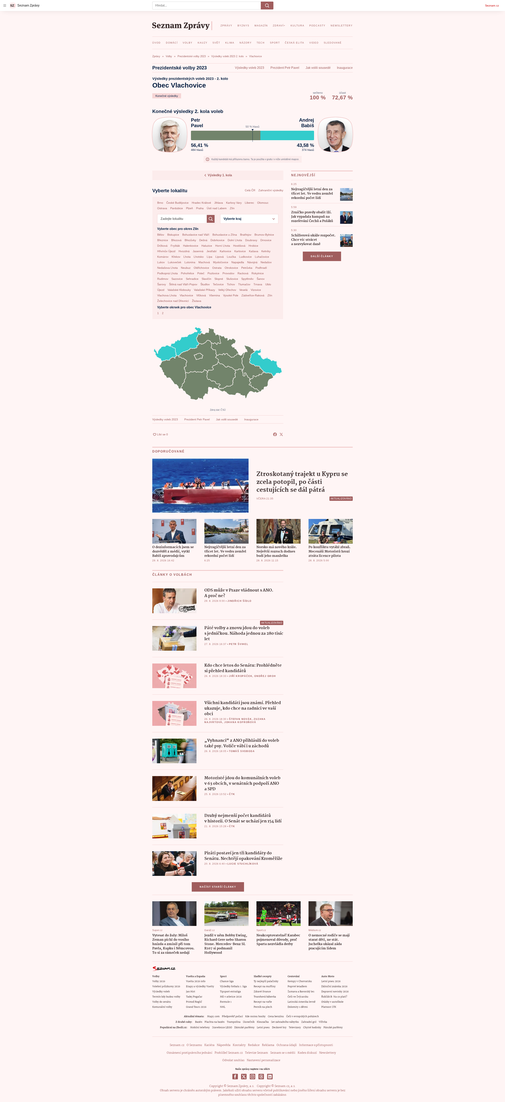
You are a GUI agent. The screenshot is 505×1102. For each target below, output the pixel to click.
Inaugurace (345, 67)
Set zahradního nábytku (285, 1022)
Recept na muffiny (265, 986)
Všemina (214, 295)
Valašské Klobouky (179, 289)
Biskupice (173, 234)
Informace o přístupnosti (316, 1045)
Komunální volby (162, 1007)
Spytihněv (247, 278)
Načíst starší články (218, 887)
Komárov (162, 256)
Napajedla (237, 262)
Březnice (162, 240)
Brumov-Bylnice (264, 234)
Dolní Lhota (235, 240)
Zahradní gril (308, 1022)
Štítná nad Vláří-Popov (183, 284)
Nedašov (266, 262)
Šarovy (161, 284)
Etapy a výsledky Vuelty (200, 986)
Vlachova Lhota (167, 295)
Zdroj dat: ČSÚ (218, 410)
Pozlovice (213, 273)
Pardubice (176, 208)
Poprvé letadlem (297, 986)
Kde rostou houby (255, 1016)
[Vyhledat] (267, 5)
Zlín (232, 208)
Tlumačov (244, 284)
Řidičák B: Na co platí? (334, 997)
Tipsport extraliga (230, 992)
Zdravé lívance (262, 992)
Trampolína (233, 1022)
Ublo (268, 284)
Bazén (198, 1022)
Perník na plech (263, 1007)
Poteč (200, 273)
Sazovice (177, 278)
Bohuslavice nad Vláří (195, 234)
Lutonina (189, 262)
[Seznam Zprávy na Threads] (261, 1076)
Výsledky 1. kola (220, 175)
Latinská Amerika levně (301, 1002)
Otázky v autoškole (332, 1002)
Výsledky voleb (161, 992)
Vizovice (256, 289)
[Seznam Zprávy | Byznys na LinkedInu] (270, 1076)
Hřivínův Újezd (166, 251)
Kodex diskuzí (307, 1053)
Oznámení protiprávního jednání (189, 1053)
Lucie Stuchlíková (242, 863)
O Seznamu (194, 1045)
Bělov (160, 234)
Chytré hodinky (312, 1027)
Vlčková (201, 295)
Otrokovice (231, 267)
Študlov (205, 284)
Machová (204, 262)
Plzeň (189, 208)
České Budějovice (177, 202)
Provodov (228, 273)
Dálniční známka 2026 (334, 986)
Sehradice (192, 278)
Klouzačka (263, 1022)
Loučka (231, 256)
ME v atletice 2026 (231, 997)
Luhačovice (262, 256)
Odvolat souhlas (233, 1060)
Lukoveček (174, 262)
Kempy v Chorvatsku (300, 981)
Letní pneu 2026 (330, 981)
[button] (346, 194)
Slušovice (232, 278)
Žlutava (196, 300)
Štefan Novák (240, 719)
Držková (162, 245)
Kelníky (265, 251)
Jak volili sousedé (318, 67)
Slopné (218, 278)
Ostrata (217, 267)
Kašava (253, 251)
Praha (200, 208)
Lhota (187, 256)
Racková (243, 273)
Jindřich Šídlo (239, 601)
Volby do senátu (161, 1002)
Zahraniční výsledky (270, 190)
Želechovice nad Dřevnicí (173, 300)
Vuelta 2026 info (195, 981)
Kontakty (239, 1045)
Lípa (209, 256)
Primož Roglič (194, 1002)
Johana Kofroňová (240, 722)
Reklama (268, 1045)
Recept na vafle (263, 1002)
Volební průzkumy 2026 (166, 986)
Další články (322, 256)
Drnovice (265, 240)
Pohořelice (187, 273)
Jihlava (218, 202)
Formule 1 (225, 1002)
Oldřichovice (201, 267)
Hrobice (253, 245)
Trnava (257, 284)
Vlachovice (186, 295)
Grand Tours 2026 (196, 1007)
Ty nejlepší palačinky (266, 981)
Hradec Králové (201, 202)
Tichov (231, 284)
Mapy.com (213, 1016)
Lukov (161, 262)
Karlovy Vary (234, 202)
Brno (160, 202)
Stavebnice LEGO (222, 1027)
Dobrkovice (217, 240)
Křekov (176, 256)
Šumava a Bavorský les (301, 992)
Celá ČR (250, 190)
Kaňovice (225, 251)
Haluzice (206, 245)
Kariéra (209, 1045)
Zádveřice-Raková (252, 295)
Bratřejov (245, 234)
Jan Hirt (190, 992)
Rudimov (162, 278)
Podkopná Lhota (167, 273)
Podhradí (261, 267)
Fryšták (175, 245)
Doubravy (251, 240)
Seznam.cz (492, 5)
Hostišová (239, 245)
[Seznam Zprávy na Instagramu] (252, 1076)
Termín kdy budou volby (166, 997)
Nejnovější (303, 175)
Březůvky (190, 240)
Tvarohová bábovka (265, 997)
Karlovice (240, 251)
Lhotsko (199, 256)
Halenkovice (190, 245)
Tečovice (218, 284)
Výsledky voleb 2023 (249, 67)
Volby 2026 (158, 981)
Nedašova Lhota (167, 267)
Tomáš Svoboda (242, 751)
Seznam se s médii (282, 1053)
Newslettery (327, 1053)
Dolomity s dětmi (298, 1007)
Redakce (254, 1045)
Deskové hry (279, 1027)
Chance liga (227, 981)
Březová (176, 240)
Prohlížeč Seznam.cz (229, 1053)
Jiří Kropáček (240, 676)
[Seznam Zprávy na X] (244, 1076)
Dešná (203, 240)
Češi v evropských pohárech (302, 1016)
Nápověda (223, 1045)
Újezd (160, 289)
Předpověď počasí (232, 1016)
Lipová (219, 256)
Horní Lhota (222, 245)
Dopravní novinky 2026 (335, 992)
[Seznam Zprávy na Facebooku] (235, 1076)
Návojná (252, 262)
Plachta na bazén (214, 1022)
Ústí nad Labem (217, 208)
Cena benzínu (276, 1016)
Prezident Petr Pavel (284, 67)
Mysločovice (220, 262)
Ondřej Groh (265, 676)
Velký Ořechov (227, 289)
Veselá (243, 289)
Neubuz (186, 267)
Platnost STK (328, 1007)
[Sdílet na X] (281, 434)
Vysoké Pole (230, 295)
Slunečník (248, 1022)
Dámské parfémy (244, 1027)
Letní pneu (263, 1027)
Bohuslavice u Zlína (224, 234)
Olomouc (262, 202)
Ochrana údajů (287, 1045)
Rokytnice (258, 273)
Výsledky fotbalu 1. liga (233, 986)
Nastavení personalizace (263, 1060)
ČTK (232, 794)
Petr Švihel (238, 644)
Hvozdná (184, 251)
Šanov (261, 278)
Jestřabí (212, 251)
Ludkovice (245, 256)
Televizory (295, 1027)
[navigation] (5, 5)
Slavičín (206, 278)
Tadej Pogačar (194, 997)
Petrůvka (246, 267)
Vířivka (323, 1022)
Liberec (249, 202)
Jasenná (198, 251)
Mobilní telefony (200, 1027)
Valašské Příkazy (204, 289)
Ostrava (162, 208)
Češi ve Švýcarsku (298, 997)
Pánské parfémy (333, 1027)
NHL (222, 1007)
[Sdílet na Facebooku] (275, 434)
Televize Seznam (256, 1053)
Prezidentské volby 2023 (179, 67)
